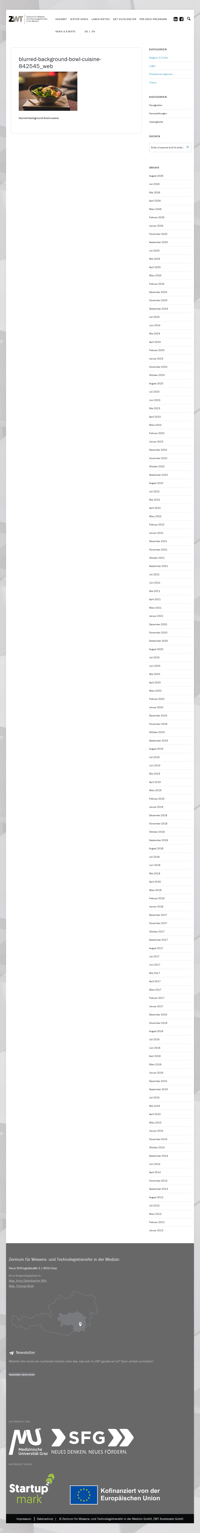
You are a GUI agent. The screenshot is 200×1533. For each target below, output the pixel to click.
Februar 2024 (156, 350)
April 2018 (155, 881)
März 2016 (155, 1064)
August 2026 (156, 175)
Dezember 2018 (158, 815)
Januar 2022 (156, 533)
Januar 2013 (156, 1230)
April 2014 (155, 1172)
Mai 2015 (154, 1106)
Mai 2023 (154, 408)
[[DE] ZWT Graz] (31, 7)
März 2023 (155, 425)
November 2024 (158, 300)
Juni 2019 (154, 765)
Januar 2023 (156, 441)
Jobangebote (156, 121)
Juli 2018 (154, 856)
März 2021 (155, 607)
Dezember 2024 (158, 292)
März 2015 (155, 1122)
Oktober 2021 (157, 557)
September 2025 (158, 242)
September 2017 (158, 939)
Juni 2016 (154, 1047)
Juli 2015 (154, 1097)
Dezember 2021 (158, 541)
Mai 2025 (154, 258)
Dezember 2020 (158, 624)
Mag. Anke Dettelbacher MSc (28, 1281)
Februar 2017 (156, 998)
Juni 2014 (154, 1164)
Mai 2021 (154, 591)
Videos (152, 82)
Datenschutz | (45, 1519)
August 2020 (156, 649)
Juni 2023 (154, 400)
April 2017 (155, 981)
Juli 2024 (154, 317)
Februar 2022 (156, 524)
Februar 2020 (156, 699)
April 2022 (155, 508)
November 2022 (158, 458)
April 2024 (155, 342)
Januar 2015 (156, 1130)
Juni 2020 (154, 665)
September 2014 (158, 1155)
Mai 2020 (154, 674)
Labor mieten (101, 19)
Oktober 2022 (157, 466)
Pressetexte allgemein (161, 74)
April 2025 (155, 267)
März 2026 (155, 209)
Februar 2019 (156, 798)
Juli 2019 (154, 757)
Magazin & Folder (158, 57)
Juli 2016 (154, 1039)
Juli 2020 (154, 657)
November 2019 (158, 724)
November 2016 (158, 1023)
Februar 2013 (156, 1222)
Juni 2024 (154, 325)
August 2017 (156, 948)
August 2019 (156, 748)
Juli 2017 (154, 956)
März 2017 (155, 989)
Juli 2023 (154, 391)
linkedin (178, 19)
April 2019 (155, 782)
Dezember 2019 (158, 715)
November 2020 (158, 632)
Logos (152, 66)
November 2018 (158, 823)
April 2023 (155, 416)
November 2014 (158, 1139)
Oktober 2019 (157, 732)
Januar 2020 (156, 707)
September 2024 (158, 308)
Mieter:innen (79, 19)
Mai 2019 (154, 773)
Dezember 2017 (158, 915)
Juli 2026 (154, 184)
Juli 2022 (154, 491)
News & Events (65, 31)
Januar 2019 (156, 807)
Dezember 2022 (158, 449)
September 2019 (158, 740)
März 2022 (155, 516)
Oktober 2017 (157, 931)
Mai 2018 (154, 873)
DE (86, 31)
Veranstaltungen (158, 113)
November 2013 (158, 1180)
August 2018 (156, 848)
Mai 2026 (154, 192)
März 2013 (155, 1214)
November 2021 (158, 549)
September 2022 (158, 474)
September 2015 (158, 1089)
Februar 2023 (156, 433)
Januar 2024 (156, 358)
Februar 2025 (156, 284)
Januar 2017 (156, 1006)
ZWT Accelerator (124, 19)
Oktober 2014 (157, 1147)
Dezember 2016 (158, 1014)
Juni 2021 (154, 582)
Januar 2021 (156, 616)
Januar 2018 (156, 906)
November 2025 (158, 234)
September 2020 (158, 640)
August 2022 (156, 483)
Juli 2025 (154, 250)
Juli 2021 (154, 574)
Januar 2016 (156, 1072)
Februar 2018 (156, 898)
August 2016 (156, 1031)
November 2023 (158, 366)
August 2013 (156, 1197)
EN (93, 31)
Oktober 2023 (157, 375)
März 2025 (155, 275)
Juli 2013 (154, 1205)
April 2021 (155, 599)
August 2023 (156, 383)
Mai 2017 (154, 973)
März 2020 (155, 690)
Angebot (61, 19)
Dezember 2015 (158, 1081)
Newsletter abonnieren (22, 1374)
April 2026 (155, 200)
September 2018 (158, 840)
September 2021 (158, 566)
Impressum (24, 1519)
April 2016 (155, 1056)
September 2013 (158, 1189)
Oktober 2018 (157, 831)
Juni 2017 (154, 964)
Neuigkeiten (155, 105)
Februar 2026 (156, 217)
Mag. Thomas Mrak (21, 1286)
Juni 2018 (154, 865)
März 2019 (155, 790)
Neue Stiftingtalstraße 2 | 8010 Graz (33, 1268)
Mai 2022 (154, 499)
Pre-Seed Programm (153, 19)
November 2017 (158, 923)
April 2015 (155, 1114)
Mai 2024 (154, 333)
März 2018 (155, 890)
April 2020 (155, 682)
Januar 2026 (156, 225)
